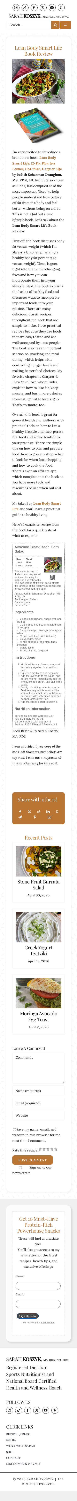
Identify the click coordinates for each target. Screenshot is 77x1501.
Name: (20, 1276)
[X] (29, 812)
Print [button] (52, 579)
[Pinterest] (35, 817)
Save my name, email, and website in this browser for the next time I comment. (36, 1135)
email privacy (47, 1322)
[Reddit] (38, 812)
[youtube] (52, 7)
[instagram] (16, 7)
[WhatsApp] (57, 812)
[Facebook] (20, 812)
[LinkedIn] (48, 812)
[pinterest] (61, 7)
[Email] (49, 817)
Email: (20, 1294)
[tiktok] (25, 7)
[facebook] (34, 7)
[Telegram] (20, 817)
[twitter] (43, 7)
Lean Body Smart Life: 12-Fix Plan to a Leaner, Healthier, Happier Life (37, 163)
